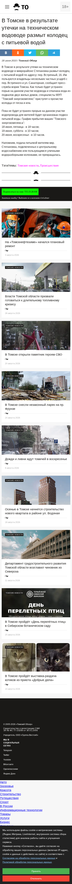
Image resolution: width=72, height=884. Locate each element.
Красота (5, 790)
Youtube (7, 760)
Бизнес (5, 822)
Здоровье (7, 786)
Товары (5, 814)
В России (6, 806)
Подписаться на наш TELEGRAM (20, 192)
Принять (36, 871)
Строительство (10, 794)
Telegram (7, 750)
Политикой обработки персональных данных (27, 862)
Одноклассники (10, 769)
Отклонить (36, 878)
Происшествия (49, 165)
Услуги (4, 818)
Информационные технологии (21, 810)
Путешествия (9, 798)
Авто (3, 782)
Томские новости (28, 165)
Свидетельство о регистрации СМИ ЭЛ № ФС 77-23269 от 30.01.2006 (21, 729)
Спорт (4, 802)
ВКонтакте (8, 764)
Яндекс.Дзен (9, 774)
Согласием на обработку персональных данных (29, 858)
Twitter (6, 755)
